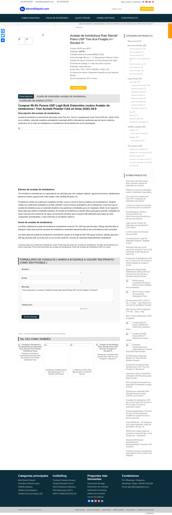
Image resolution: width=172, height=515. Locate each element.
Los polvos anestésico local (138, 162)
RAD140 (72, 494)
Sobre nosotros (126, 2)
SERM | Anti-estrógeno (137, 149)
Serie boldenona (134, 67)
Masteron (72, 487)
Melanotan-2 (62, 490)
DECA (55, 487)
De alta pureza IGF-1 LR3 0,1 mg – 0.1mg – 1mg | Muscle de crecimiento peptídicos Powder (138, 303)
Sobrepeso (63, 487)
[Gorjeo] (2, 35)
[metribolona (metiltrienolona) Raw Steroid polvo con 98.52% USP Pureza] (56, 345)
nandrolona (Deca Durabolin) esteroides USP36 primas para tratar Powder (138, 376)
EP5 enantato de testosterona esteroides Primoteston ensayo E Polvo (139, 384)
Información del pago (96, 483)
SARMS (132, 130)
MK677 (56, 494)
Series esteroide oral (136, 64)
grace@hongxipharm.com (44, 2)
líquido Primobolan (137, 102)
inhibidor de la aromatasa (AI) (139, 152)
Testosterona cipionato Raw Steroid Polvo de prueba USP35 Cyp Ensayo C (137, 393)
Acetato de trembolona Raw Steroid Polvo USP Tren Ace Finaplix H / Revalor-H (108, 357)
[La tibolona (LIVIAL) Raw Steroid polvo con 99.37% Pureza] (82, 345)
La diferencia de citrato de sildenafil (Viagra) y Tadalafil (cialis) (137, 240)
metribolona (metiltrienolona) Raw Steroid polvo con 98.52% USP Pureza (56, 372)
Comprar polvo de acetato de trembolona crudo (37, 245)
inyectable (132, 82)
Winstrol (56, 483)
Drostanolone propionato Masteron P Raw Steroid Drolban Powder (136, 358)
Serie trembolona (135, 55)
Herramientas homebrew (137, 122)
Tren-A (71, 483)
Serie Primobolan (135, 70)
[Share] (2, 40)
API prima (132, 166)
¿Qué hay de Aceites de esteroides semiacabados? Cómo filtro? (137, 225)
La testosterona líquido (139, 85)
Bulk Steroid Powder (26, 480)
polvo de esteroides (57, 18)
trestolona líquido (137, 105)
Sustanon (65, 480)
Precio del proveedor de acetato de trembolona (51, 247)
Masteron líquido (136, 95)
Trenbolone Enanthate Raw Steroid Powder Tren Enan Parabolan (42, 334)
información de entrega (96, 490)
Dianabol (64, 483)
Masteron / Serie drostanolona (139, 59)
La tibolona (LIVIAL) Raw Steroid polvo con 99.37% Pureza (82, 372)
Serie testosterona (135, 49)
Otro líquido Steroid (137, 108)
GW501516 (64, 494)
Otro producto (129, 18)
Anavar (72, 480)
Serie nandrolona (135, 52)
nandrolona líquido (137, 88)
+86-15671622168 (26, 2)
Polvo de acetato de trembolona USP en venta (91, 247)
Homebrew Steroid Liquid (28, 483)
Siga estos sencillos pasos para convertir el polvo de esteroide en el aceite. (137, 183)
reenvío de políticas (95, 497)
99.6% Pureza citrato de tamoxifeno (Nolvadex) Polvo (141, 294)
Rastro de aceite (135, 119)
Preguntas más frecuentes (36, 26)
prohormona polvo (135, 156)
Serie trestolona (134, 74)
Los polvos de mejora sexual (139, 159)
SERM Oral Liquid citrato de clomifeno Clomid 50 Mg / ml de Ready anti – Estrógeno (139, 433)
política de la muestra (96, 494)
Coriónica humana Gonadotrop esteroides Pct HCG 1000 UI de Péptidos (139, 453)
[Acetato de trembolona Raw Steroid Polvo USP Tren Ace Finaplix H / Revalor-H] (108, 351)
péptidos (132, 137)
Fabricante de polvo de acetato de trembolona (77, 245)
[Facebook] (2, 31)
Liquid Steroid (82, 18)
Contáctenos (136, 2)
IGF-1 (70, 490)
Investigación (78, 88)
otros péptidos (136, 140)
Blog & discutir (133, 41)
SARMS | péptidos (106, 18)
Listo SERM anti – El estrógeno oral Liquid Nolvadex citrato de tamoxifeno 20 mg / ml (139, 424)
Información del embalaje (97, 487)
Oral (130, 112)
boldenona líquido (137, 98)
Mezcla (131, 115)
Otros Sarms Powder (138, 133)
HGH (55, 490)
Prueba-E (57, 480)
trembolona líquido (137, 92)
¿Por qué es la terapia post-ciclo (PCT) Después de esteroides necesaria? (137, 198)
